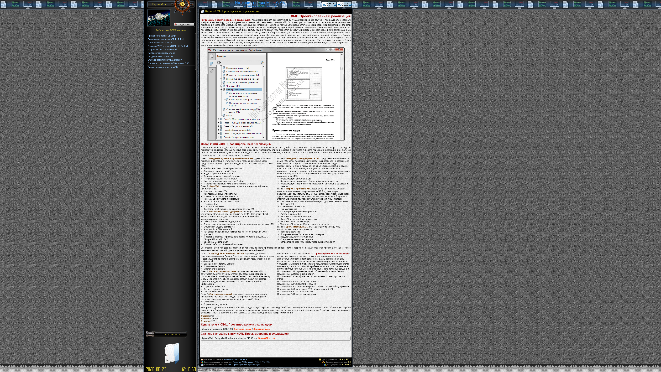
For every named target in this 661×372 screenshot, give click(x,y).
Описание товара (242, 329)
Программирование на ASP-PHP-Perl (166, 39)
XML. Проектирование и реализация (244, 365)
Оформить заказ (261, 329)
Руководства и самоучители (161, 53)
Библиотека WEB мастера (235, 359)
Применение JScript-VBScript (162, 36)
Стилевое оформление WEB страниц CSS (168, 63)
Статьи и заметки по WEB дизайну (165, 60)
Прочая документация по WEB (163, 67)
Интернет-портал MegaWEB (260, 2)
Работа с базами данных (160, 43)
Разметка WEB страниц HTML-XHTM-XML (251, 362)
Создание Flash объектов (160, 56)
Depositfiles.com (266, 338)
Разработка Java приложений (162, 49)
